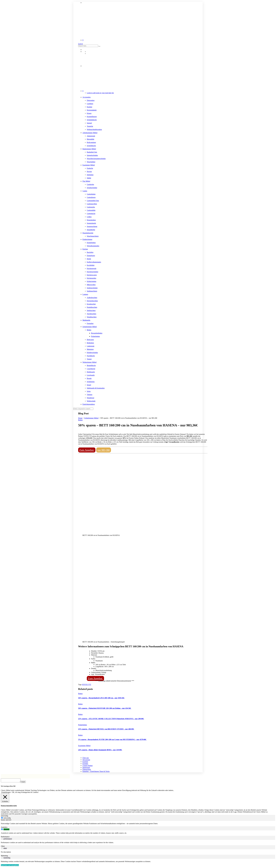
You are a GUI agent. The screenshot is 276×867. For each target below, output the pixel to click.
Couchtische (91, 369)
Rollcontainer (91, 142)
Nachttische (91, 356)
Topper (89, 359)
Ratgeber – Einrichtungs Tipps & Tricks (96, 771)
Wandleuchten (91, 317)
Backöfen (90, 252)
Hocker (89, 171)
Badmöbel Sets (92, 152)
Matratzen (90, 349)
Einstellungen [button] (6, 792)
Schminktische (92, 120)
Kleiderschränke (92, 352)
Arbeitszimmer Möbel (89, 133)
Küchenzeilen (91, 278)
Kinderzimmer (87, 239)
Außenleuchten (92, 297)
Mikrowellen (91, 285)
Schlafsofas (91, 382)
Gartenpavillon (92, 204)
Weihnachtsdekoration (94, 129)
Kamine (89, 107)
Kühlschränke (91, 281)
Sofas (89, 391)
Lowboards (91, 375)
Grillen (89, 217)
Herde (89, 259)
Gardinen (90, 104)
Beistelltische (91, 365)
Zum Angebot (86, 450)
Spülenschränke (92, 288)
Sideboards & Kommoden (96, 388)
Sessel (89, 385)
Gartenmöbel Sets (93, 201)
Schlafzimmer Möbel (89, 327)
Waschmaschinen (93, 236)
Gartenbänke (91, 194)
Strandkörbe (91, 230)
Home (80, 418)
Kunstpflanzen (92, 116)
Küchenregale (91, 268)
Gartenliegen (91, 197)
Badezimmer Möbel (89, 149)
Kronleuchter (91, 304)
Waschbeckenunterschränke (96, 158)
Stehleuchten (91, 310)
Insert (23, 782)
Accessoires (86, 97)
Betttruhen (90, 343)
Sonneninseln (91, 223)
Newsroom (86, 760)
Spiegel (89, 123)
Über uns (85, 758)
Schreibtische (91, 146)
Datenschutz (86, 769)
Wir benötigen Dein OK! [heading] (8, 786)
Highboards (91, 372)
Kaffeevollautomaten (94, 262)
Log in (80, 44)
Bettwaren (90, 340)
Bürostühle (90, 139)
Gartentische (91, 213)
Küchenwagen (92, 275)
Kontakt (85, 764)
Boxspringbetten (96, 333)
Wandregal (90, 398)
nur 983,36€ (103, 450)
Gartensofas (91, 207)
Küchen (85, 249)
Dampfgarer (91, 255)
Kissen (89, 113)
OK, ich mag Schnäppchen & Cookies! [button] (25, 792)
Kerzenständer (92, 110)
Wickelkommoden (93, 246)
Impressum (86, 767)
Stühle (89, 178)
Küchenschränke (92, 272)
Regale (89, 378)
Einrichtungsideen (88, 404)
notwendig (7, 818)
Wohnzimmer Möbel (89, 362)
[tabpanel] (138, 824)
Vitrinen (89, 394)
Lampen (85, 294)
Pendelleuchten (92, 307)
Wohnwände (91, 401)
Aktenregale (91, 136)
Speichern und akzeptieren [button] (10, 865)
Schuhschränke (92, 188)
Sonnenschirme (92, 226)
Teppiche (90, 126)
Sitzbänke (90, 175)
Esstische (90, 168)
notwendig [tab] (4, 816)
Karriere (85, 762)
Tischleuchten (91, 314)
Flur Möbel (86, 181)
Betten (89, 330)
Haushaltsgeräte (87, 233)
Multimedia (86, 320)
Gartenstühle (91, 210)
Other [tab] (3, 846)
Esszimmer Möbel (88, 165)
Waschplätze (91, 162)
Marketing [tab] (4, 856)
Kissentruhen (91, 220)
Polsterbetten (95, 336)
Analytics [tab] (4, 827)
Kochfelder (90, 265)
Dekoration (90, 100)
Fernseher (90, 323)
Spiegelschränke (92, 155)
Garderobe (90, 184)
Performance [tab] (5, 837)
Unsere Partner (87, 765)
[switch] (2, 829)
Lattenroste (90, 346)
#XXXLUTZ (86, 684)
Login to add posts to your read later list (100, 93)
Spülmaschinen (92, 291)
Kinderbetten (91, 243)
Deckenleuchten (92, 301)
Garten (84, 191)
